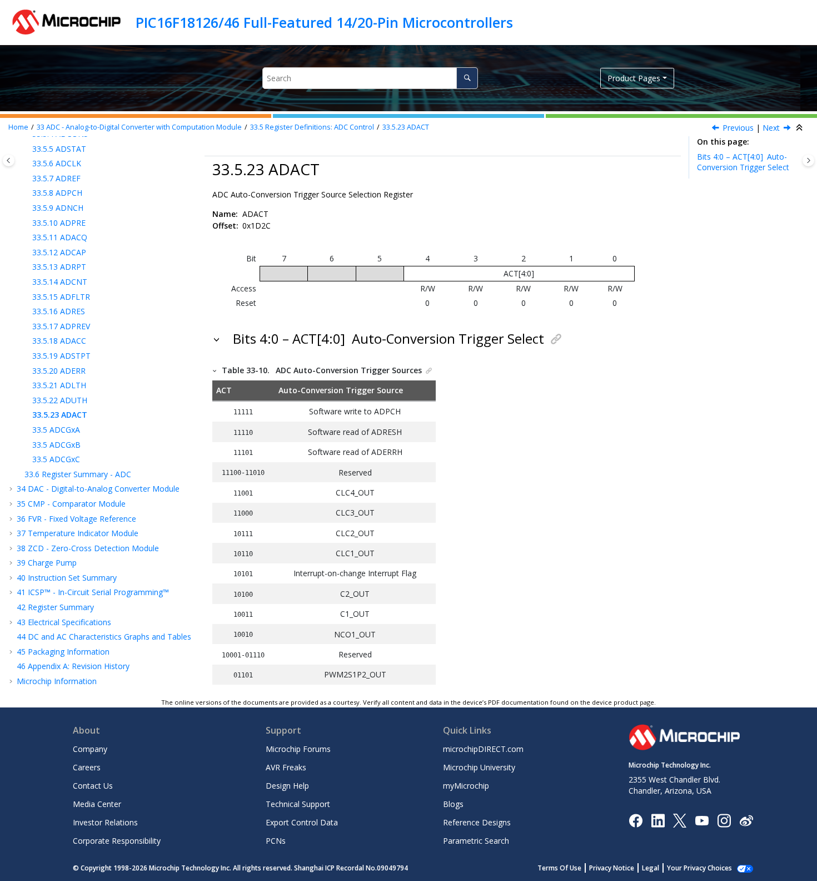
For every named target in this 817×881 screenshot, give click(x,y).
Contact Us (93, 785)
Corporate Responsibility (117, 840)
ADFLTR (61, 296)
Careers (87, 767)
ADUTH (59, 400)
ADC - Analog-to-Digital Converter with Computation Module (139, 127)
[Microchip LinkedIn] (658, 819)
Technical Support (298, 804)
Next (771, 127)
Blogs (453, 804)
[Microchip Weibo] (746, 820)
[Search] (467, 78)
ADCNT (59, 281)
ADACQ (59, 237)
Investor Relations (105, 822)
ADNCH (57, 207)
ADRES (58, 311)
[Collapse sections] (800, 128)
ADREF (56, 178)
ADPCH (57, 192)
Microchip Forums (298, 749)
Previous (738, 127)
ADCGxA (56, 429)
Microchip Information (57, 681)
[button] (27, 149)
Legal (650, 868)
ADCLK (56, 163)
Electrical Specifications (64, 622)
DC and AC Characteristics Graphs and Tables (104, 636)
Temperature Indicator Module (77, 533)
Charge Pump (47, 562)
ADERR (59, 370)
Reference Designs (477, 822)
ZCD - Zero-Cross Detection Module (88, 548)
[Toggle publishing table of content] (8, 160)
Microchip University (479, 767)
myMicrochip (466, 785)
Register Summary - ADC (77, 474)
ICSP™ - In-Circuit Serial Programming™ (93, 592)
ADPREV (61, 326)
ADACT (405, 127)
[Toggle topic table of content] (808, 160)
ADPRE (59, 222)
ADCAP (59, 252)
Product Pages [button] (633, 78)
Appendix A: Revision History (73, 666)
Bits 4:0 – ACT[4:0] (743, 162)
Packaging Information (63, 651)
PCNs (276, 840)
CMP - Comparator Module (71, 503)
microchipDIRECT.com (483, 749)
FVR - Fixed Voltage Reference (76, 518)
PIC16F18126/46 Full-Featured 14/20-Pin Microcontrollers (324, 22)
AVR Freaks (286, 767)
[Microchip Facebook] (635, 819)
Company (90, 749)
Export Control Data (302, 822)
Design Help (287, 785)
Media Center (97, 804)
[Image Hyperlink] (702, 820)
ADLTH (59, 385)
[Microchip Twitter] (679, 819)
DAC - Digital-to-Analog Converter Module (98, 488)
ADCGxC (56, 459)
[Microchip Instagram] (724, 819)
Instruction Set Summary (67, 577)
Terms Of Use (559, 868)
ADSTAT (59, 148)
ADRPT (59, 266)
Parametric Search (476, 840)
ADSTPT (61, 355)
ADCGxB (56, 444)
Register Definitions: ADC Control (312, 127)
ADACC (59, 340)
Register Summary (55, 607)
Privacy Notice (611, 868)
